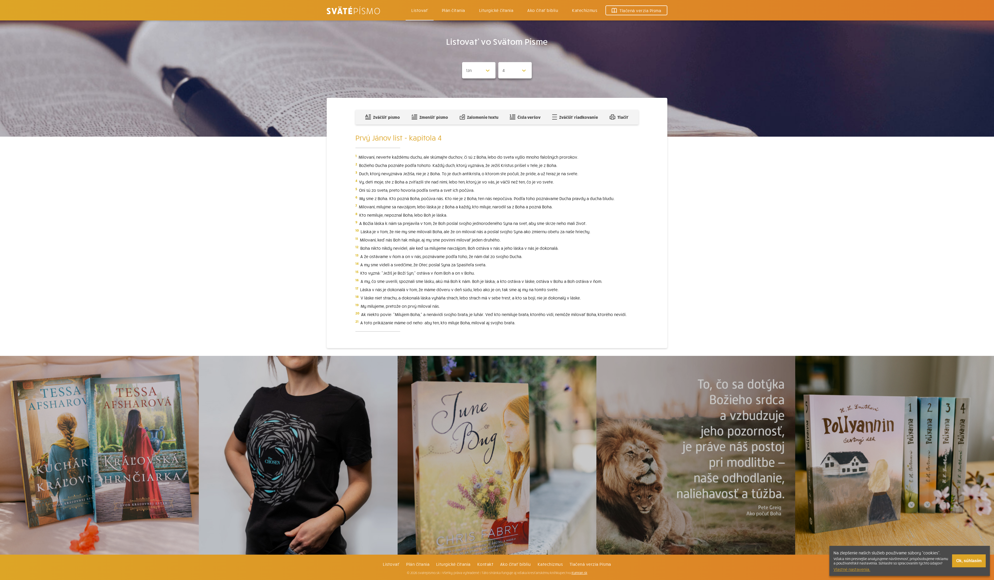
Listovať (419, 10)
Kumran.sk (579, 573)
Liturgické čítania (496, 10)
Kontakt (485, 564)
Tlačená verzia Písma (590, 564)
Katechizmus (584, 10)
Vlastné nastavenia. (852, 569)
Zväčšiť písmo (386, 117)
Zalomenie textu (482, 117)
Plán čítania (417, 564)
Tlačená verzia (640, 10)
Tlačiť (623, 117)
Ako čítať (542, 10)
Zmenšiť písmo (433, 117)
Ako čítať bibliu (515, 564)
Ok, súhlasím (969, 561)
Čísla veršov (528, 117)
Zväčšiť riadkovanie (578, 117)
